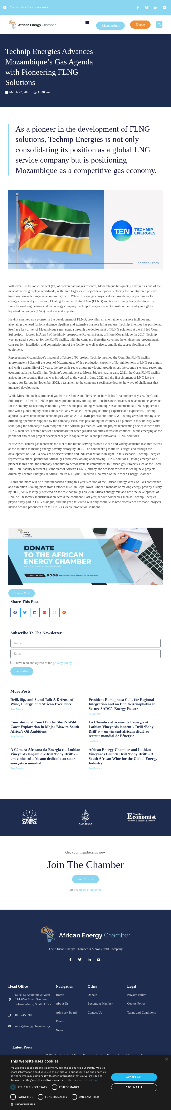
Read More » (16, 709)
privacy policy (62, 662)
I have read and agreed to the (43, 662)
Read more (92, 1080)
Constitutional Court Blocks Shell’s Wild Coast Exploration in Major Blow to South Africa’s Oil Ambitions (44, 726)
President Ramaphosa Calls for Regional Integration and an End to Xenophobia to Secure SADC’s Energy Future (122, 704)
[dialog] (85, 1082)
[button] (87, 22)
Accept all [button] (134, 1077)
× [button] (166, 1059)
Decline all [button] (134, 1087)
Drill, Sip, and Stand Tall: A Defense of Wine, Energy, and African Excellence (41, 701)
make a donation (90, 890)
